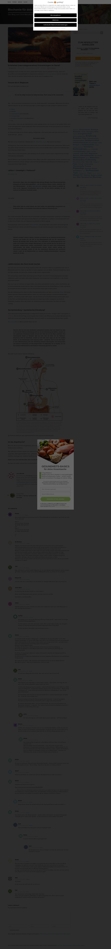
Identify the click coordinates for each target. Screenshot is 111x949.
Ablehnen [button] (55, 20)
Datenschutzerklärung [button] (56, 28)
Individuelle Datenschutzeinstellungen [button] (56, 25)
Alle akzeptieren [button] (55, 15)
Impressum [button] (63, 28)
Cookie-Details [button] (48, 28)
